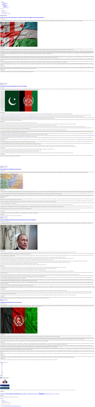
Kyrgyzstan (34, 393)
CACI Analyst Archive (6, 7)
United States (54, 393)
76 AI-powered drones (20, 136)
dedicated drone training (91, 135)
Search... (1, 8)
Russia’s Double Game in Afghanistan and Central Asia (10, 169)
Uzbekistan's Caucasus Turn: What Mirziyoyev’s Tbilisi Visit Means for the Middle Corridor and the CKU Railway (22, 17)
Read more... (1, 217)
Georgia (25, 393)
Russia (41, 393)
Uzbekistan (57, 393)
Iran (27, 393)
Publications (3, 4)
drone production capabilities (15, 116)
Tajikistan (51, 393)
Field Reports (4, 6)
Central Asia (17, 393)
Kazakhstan (30, 393)
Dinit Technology (31, 116)
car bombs (46, 134)
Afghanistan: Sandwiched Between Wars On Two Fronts (11, 302)
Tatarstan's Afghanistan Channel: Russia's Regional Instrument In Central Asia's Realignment (18, 219)
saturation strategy (4, 134)
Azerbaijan (11, 393)
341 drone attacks (80, 137)
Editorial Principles (5, 3)
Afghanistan (2, 393)
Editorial (3, 2)
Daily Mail (2, 117)
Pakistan (38, 393)
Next (2, 372)
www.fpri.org (20, 215)
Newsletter (1, 398)
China (22, 393)
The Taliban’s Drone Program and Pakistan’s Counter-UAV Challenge (13, 86)
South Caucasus (47, 393)
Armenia (7, 393)
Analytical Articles (5, 5)
